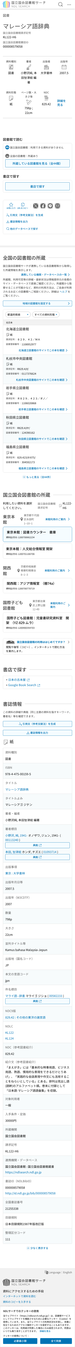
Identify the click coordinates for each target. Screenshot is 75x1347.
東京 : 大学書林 (15, 873)
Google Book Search (22, 685)
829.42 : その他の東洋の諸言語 (25, 1017)
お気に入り (11, 208)
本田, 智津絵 (13, 852)
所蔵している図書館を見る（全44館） (37, 163)
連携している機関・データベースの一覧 (44, 274)
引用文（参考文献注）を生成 (26, 215)
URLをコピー (22, 208)
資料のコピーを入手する (17, 1302)
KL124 (9, 1038)
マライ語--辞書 (15, 996)
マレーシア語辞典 (17, 789)
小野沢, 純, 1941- (16, 835)
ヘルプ (63, 291)
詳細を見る (61, 103)
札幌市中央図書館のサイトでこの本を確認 (40, 380)
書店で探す (37, 186)
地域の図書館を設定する (37, 303)
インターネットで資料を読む (19, 1296)
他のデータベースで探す (24, 229)
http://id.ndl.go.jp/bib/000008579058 (30, 1193)
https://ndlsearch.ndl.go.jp (23, 1172)
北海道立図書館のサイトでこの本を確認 (41, 350)
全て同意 (56, 1341)
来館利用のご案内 (55, 519)
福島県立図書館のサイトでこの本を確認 (41, 468)
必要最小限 (20, 1341)
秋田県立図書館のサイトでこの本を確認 (41, 439)
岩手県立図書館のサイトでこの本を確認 (41, 409)
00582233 (55, 996)
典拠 (35, 845)
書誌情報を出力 (19, 221)
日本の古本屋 (17, 679)
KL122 (9, 1032)
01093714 (49, 852)
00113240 (11, 840)
